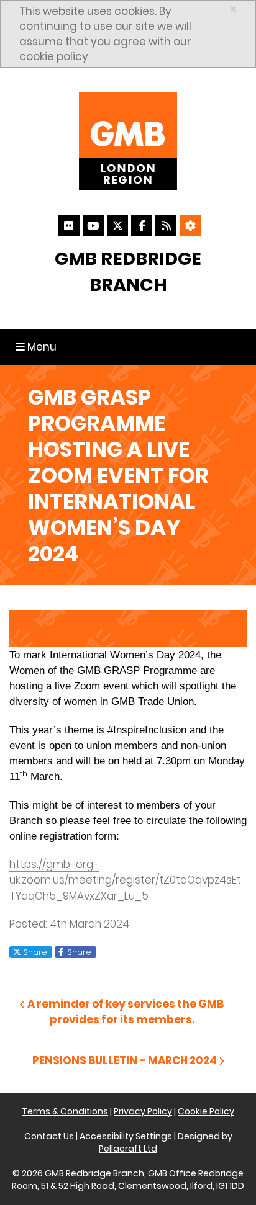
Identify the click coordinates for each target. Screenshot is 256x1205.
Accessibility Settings (126, 1136)
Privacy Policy (143, 1111)
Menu (39, 346)
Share (34, 951)
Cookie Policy (206, 1111)
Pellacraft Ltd (128, 1148)
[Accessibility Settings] (190, 225)
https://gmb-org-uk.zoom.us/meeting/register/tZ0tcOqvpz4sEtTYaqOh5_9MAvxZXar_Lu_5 (125, 880)
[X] (117, 225)
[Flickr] (69, 225)
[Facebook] (141, 225)
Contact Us (49, 1136)
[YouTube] (93, 225)
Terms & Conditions (65, 1111)
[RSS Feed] (165, 225)
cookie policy (53, 56)
